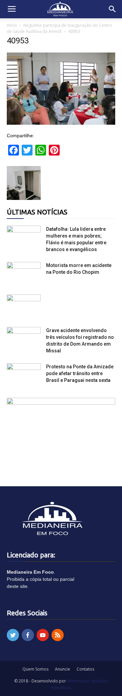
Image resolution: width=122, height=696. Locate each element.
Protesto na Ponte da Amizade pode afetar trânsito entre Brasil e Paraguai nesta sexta (80, 373)
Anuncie (62, 669)
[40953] (61, 123)
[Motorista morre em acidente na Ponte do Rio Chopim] (24, 274)
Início (12, 25)
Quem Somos (35, 669)
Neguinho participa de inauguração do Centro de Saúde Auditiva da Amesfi (59, 28)
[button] (112, 9)
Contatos (85, 669)
